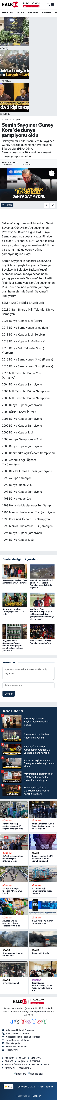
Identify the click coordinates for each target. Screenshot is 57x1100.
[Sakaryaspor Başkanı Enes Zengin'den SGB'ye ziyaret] (14, 570)
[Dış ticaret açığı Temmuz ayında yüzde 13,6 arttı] (43, 874)
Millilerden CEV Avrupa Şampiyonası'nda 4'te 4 (40, 642)
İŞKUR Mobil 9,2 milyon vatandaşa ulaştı (42, 922)
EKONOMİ (35, 1061)
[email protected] (38, 1011)
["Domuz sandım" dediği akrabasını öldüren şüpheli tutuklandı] (43, 842)
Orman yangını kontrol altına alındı (12, 954)
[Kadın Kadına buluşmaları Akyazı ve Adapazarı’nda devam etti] (43, 969)
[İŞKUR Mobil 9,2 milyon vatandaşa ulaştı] (43, 906)
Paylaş (9, 204)
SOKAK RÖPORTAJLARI (16, 1064)
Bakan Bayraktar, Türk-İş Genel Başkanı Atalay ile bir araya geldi (43, 826)
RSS (10, 1086)
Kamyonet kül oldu (40, 953)
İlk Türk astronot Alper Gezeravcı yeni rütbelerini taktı (12, 858)
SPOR (18, 120)
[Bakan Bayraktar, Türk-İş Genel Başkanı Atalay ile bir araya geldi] (43, 809)
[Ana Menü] (52, 4)
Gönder (9, 693)
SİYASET (46, 12)
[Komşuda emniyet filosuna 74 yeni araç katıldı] (14, 874)
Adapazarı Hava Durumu (17, 1033)
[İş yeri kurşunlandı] (14, 969)
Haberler (7, 120)
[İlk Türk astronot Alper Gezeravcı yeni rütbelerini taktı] (14, 842)
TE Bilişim (36, 1096)
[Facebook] (12, 1021)
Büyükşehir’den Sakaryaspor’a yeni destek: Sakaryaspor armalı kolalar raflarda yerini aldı (12, 646)
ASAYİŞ (20, 12)
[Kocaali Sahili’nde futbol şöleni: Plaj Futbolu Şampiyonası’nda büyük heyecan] (42, 570)
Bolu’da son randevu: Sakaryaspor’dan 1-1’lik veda (13, 611)
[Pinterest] (23, 1021)
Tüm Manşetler (13, 1043)
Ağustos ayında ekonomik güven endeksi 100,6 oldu (11, 923)
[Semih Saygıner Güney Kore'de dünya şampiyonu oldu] (28, 184)
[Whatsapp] (44, 1021)
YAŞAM (21, 1061)
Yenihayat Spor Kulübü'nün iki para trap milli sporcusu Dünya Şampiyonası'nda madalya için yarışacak (42, 614)
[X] (17, 1021)
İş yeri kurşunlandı (10, 983)
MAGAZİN (10, 1068)
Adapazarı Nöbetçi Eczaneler (20, 1030)
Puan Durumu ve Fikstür (17, 1040)
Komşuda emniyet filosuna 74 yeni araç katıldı (12, 891)
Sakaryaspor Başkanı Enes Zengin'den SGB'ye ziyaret (14, 581)
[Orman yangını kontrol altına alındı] (14, 939)
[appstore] (20, 1074)
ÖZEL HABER (25, 1068)
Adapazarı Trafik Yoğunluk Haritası (23, 1036)
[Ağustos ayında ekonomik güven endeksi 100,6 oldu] (14, 906)
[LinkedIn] (34, 1021)
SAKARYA (33, 12)
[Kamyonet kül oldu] (43, 939)
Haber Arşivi (12, 1049)
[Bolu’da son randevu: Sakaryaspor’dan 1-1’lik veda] (14, 599)
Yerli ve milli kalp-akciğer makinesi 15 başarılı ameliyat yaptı (12, 826)
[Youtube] (39, 1021)
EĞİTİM (35, 1064)
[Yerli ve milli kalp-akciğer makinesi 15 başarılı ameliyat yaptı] (14, 809)
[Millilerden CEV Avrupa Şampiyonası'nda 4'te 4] (42, 631)
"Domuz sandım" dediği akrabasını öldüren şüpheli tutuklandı (42, 858)
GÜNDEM (7, 12)
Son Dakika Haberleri (16, 1046)
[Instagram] (28, 1021)
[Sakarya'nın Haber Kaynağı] (20, 4)
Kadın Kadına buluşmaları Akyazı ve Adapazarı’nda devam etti (42, 986)
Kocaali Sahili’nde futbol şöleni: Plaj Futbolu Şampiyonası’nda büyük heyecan (41, 584)
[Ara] (48, 4)
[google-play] (35, 1074)
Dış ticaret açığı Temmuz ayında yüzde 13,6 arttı (42, 891)
